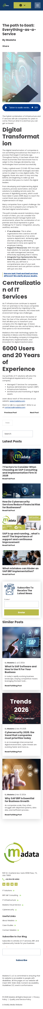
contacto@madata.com (15, 407)
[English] (22, 5)
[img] (32, 107)
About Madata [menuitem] (8, 920)
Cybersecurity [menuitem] (8, 909)
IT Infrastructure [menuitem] (9, 900)
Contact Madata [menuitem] (9, 930)
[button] (6, 107)
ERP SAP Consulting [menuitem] (10, 895)
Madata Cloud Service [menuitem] (11, 905)
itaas (7, 423)
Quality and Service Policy (20, 999)
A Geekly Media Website (12, 1004)
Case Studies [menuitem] (7, 925)
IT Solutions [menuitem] (7, 890)
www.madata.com (17, 401)
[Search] (37, 433)
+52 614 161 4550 (12, 879)
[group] (21, 107)
